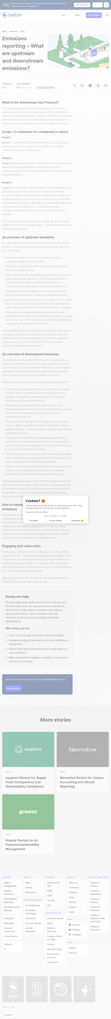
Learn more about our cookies (37, 512)
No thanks (34, 520)
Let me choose (55, 520)
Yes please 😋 (77, 520)
